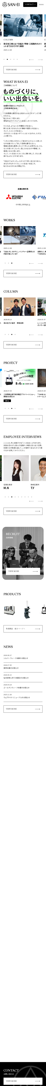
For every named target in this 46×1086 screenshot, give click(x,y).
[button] (4, 59)
